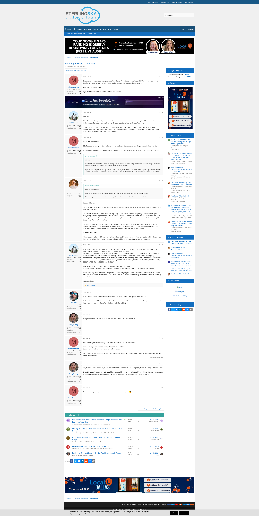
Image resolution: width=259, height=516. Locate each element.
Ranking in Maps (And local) (80, 63)
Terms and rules (142, 504)
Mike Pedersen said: (91, 186)
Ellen (73, 455)
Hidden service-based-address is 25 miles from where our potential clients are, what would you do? (181, 156)
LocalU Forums (113, 29)
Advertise (133, 504)
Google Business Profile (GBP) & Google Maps (102, 433)
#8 (162, 338)
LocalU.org (165, 2)
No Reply (103, 29)
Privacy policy (152, 504)
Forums (79, 29)
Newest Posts (175, 135)
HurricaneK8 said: (90, 156)
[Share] (159, 76)
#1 (162, 76)
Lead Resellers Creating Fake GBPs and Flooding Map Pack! (181, 184)
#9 (162, 363)
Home (69, 29)
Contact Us (189, 2)
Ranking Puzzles (88, 455)
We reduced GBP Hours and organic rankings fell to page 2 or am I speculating (181, 141)
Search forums (91, 34)
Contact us (125, 504)
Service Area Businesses (178, 163)
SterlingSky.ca (153, 2)
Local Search (175, 149)
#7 (162, 314)
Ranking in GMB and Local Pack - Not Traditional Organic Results (97, 453)
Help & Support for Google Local (100, 424)
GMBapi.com (155, 439)
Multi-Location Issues (97, 442)
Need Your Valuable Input (180, 196)
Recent (95, 29)
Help (159, 504)
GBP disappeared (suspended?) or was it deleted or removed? (181, 169)
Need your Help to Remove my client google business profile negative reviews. (182, 223)
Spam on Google (176, 231)
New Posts (87, 29)
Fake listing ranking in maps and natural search (90, 446)
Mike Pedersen (71, 66)
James (74, 448)
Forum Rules (69, 34)
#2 (162, 112)
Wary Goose (76, 433)
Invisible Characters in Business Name (178, 248)
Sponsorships (177, 2)
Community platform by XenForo (129, 509)
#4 (162, 180)
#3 (162, 137)
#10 (162, 387)
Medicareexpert (77, 424)
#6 (162, 292)
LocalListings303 (77, 442)
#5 (162, 245)
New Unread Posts (79, 34)
